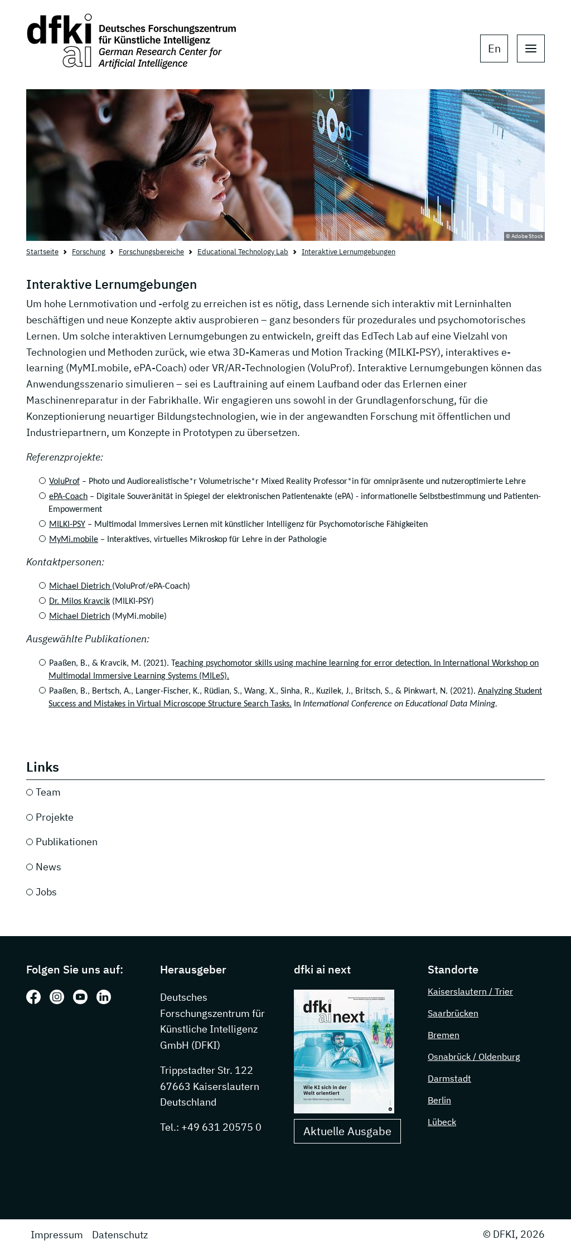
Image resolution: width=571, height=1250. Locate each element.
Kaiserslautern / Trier (470, 991)
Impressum (57, 1234)
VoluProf (64, 481)
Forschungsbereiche (151, 251)
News (48, 866)
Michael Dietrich (80, 586)
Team (48, 792)
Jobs (46, 891)
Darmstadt (449, 1078)
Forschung (88, 251)
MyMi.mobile (73, 539)
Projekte (55, 817)
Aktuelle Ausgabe (347, 1130)
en (494, 48)
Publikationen (67, 841)
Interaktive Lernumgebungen (348, 251)
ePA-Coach (68, 496)
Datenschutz (120, 1234)
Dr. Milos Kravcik (79, 601)
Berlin (439, 1100)
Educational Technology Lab (242, 251)
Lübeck (442, 1121)
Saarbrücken (453, 1013)
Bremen (443, 1034)
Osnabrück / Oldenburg (474, 1056)
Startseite (42, 251)
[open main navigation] (531, 48)
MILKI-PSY (67, 524)
